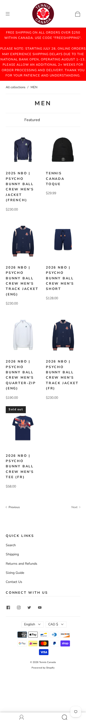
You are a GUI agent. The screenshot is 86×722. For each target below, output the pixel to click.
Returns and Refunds (21, 563)
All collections (15, 87)
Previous (14, 507)
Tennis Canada (47, 662)
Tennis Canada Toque (55, 178)
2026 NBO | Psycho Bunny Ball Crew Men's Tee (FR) (20, 466)
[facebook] (8, 607)
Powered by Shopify (43, 667)
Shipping (12, 554)
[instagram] (18, 607)
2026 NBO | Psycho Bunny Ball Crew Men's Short (60, 278)
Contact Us (14, 582)
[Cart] (77, 13)
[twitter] (29, 607)
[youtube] (39, 607)
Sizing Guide (15, 572)
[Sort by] (43, 120)
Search (11, 545)
